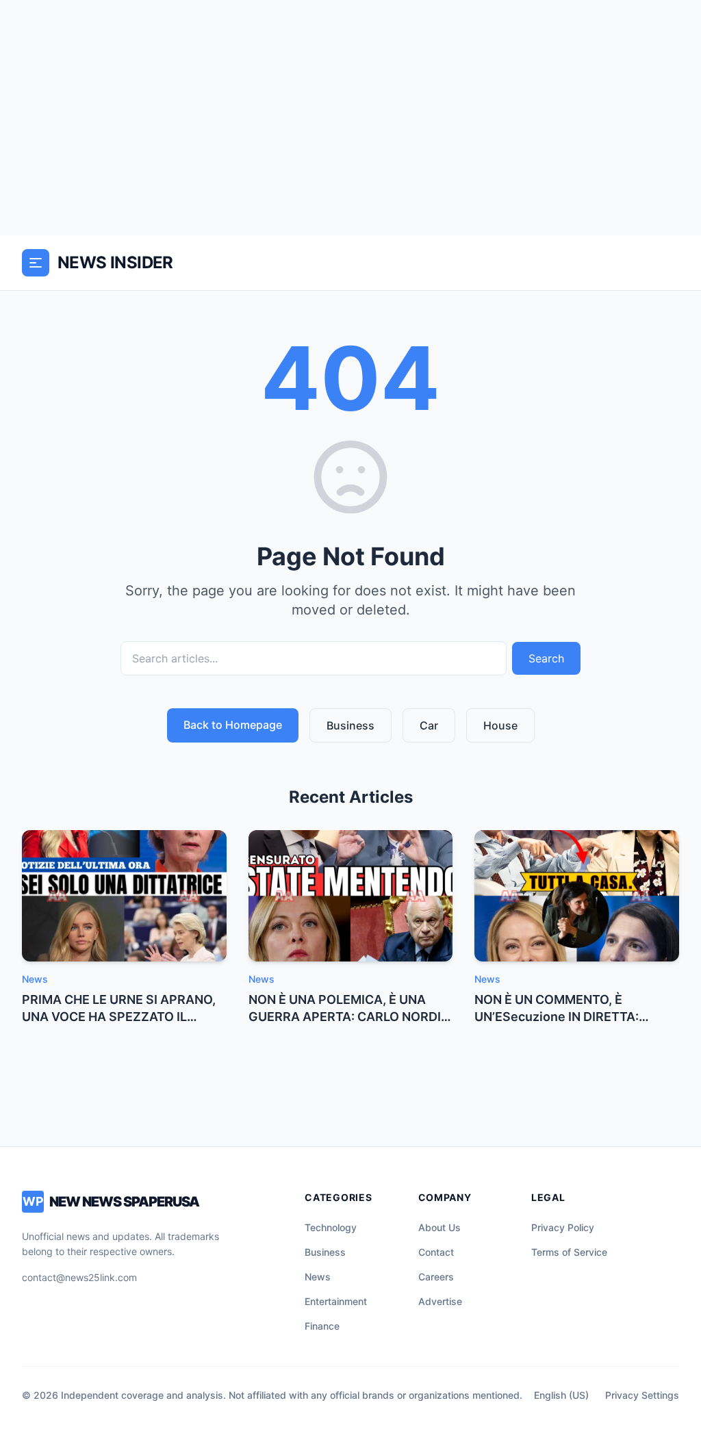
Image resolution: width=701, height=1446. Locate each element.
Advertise (440, 1301)
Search (546, 658)
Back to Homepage (232, 725)
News (318, 1276)
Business (350, 725)
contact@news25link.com (79, 1277)
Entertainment (336, 1301)
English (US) (561, 1395)
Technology (331, 1227)
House (500, 725)
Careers (436, 1276)
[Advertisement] (350, 118)
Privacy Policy (562, 1227)
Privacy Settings (642, 1395)
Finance (322, 1326)
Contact (436, 1252)
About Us (439, 1227)
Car (429, 725)
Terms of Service (569, 1252)
